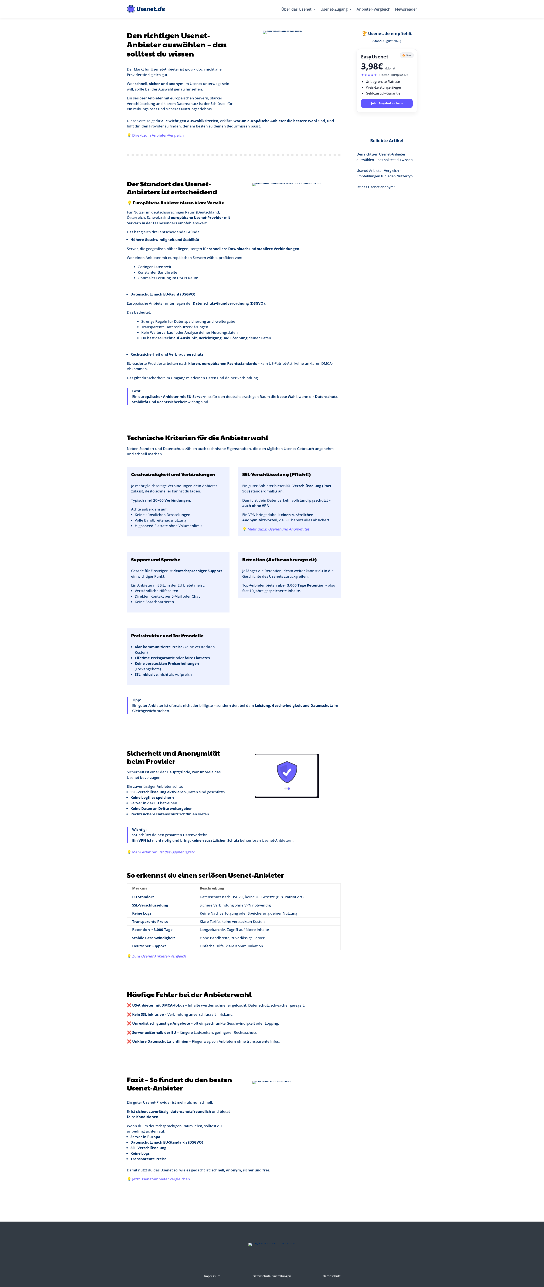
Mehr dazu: (278, 529)
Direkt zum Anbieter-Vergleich (158, 135)
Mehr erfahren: (163, 852)
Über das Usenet (296, 9)
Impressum (212, 1276)
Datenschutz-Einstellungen (272, 1276)
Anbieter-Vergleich (373, 9)
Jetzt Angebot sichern (387, 103)
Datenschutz (332, 1276)
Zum (159, 956)
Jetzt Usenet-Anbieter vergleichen (161, 1179)
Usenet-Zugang (334, 9)
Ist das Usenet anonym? (376, 187)
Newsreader (406, 9)
